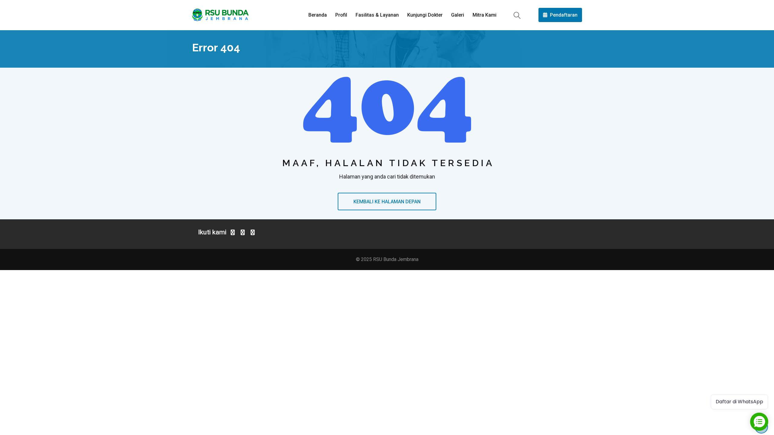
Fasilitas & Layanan (377, 15)
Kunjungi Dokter (425, 15)
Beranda (317, 15)
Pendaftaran (563, 15)
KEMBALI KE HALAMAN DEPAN (387, 202)
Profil (341, 15)
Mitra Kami (484, 15)
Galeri (457, 15)
